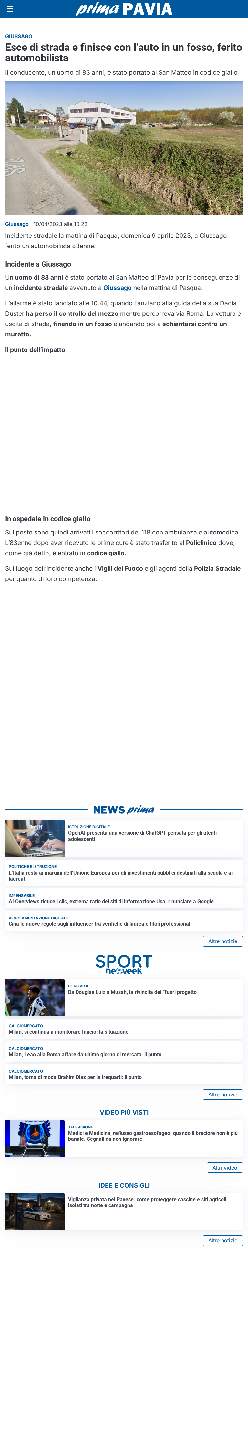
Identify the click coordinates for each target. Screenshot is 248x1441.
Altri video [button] (224, 1167)
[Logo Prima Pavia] (124, 9)
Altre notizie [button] (222, 941)
